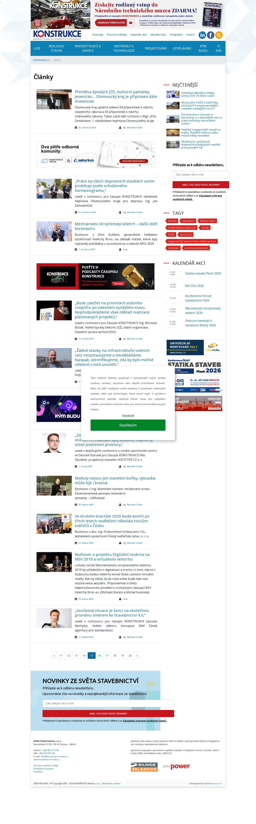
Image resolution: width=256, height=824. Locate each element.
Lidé (37, 48)
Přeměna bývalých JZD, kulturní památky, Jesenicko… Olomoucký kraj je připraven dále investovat (116, 96)
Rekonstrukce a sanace (88, 48)
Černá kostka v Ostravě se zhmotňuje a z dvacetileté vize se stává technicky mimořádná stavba (201, 119)
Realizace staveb (56, 48)
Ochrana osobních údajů (46, 765)
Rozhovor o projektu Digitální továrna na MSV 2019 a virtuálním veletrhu (112, 557)
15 (91, 655)
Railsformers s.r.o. (213, 783)
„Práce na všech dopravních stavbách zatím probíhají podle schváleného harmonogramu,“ (114, 185)
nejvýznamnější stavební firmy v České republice (192, 241)
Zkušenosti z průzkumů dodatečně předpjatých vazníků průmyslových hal (200, 144)
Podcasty (98, 34)
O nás (219, 48)
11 (60, 655)
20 (130, 655)
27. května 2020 (86, 542)
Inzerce (190, 34)
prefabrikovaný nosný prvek (182, 227)
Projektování (156, 48)
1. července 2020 (87, 249)
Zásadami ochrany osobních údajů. (145, 720)
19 (122, 655)
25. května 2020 (86, 598)
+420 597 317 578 (50, 750)
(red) (125, 249)
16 (99, 655)
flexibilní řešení (207, 220)
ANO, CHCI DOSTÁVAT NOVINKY (108, 713)
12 (68, 655)
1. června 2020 (85, 466)
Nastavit (128, 416)
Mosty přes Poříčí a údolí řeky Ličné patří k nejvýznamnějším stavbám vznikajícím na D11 (199, 105)
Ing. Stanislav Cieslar (133, 127)
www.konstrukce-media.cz (47, 759)
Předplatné (176, 34)
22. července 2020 (87, 127)
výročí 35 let (186, 234)
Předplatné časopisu (44, 768)
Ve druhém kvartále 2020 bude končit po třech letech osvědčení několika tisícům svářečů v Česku (112, 520)
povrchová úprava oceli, (196, 248)
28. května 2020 (86, 504)
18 (114, 655)
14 (83, 655)
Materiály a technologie (123, 48)
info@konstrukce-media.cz (54, 756)
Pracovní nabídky (117, 34)
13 (76, 655)
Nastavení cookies (111, 783)
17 (107, 655)
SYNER (171, 234)
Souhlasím (128, 425)
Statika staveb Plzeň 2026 (203, 273)
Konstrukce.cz (42, 60)
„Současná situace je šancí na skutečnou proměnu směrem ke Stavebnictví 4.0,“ (112, 613)
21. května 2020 (86, 637)
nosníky (205, 227)
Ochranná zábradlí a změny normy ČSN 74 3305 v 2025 (197, 94)
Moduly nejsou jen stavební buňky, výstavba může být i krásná (115, 480)
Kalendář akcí (139, 34)
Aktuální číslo (158, 34)
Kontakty (38, 771)
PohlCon (172, 220)
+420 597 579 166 (46, 753)
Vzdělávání (182, 48)
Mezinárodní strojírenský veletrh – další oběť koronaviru (116, 226)
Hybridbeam (188, 220)
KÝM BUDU (203, 48)
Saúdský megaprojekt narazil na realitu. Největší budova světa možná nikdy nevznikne (200, 132)
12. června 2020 (86, 338)
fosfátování (173, 248)
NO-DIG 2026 (194, 286)
